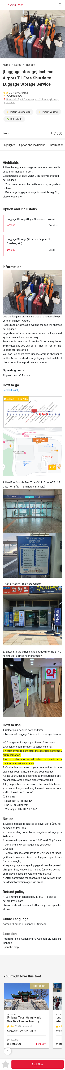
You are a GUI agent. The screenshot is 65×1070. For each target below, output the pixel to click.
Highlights (9, 145)
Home (6, 64)
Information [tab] (56, 145)
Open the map (11, 947)
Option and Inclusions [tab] (32, 145)
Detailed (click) (11, 390)
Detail (52, 225)
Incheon (30, 64)
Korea (17, 64)
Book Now (37, 1064)
